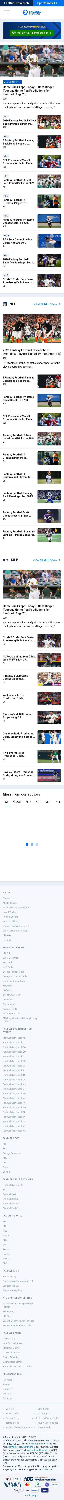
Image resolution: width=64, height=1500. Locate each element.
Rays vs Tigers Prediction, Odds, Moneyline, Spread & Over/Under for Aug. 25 (19, 775)
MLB (48, 802)
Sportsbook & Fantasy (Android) (18, 1281)
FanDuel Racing (10, 1199)
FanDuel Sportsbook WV (14, 1131)
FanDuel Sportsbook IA (14, 1066)
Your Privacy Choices (48, 1423)
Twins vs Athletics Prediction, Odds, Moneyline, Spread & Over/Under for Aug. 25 (16, 757)
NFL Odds (7, 953)
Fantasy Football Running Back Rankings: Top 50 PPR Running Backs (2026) (19, 496)
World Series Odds (12, 1013)
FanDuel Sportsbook (12, 1185)
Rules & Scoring (10, 917)
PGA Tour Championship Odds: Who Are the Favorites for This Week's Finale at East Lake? (18, 244)
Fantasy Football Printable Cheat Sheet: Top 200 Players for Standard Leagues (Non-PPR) (18, 224)
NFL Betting (8, 1311)
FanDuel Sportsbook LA (14, 1079)
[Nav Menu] (7, 13)
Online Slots (9, 1338)
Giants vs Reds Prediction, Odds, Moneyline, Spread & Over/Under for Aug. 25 (19, 736)
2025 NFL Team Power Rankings (18, 1321)
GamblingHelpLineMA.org (20, 1447)
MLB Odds (8, 967)
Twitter (6, 1384)
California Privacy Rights (47, 1418)
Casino (6, 1172)
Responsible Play (11, 921)
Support (6, 898)
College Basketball (12, 1153)
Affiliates (7, 935)
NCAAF (17, 802)
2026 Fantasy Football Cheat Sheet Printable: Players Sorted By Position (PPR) (19, 123)
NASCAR (7, 1254)
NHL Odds (8, 986)
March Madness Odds (14, 981)
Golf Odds (8, 990)
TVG (5, 1189)
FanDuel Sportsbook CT (14, 1056)
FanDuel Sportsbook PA (14, 1112)
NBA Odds (8, 962)
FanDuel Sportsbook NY (14, 1103)
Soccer (6, 1167)
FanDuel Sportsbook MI (14, 1089)
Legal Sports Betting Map (15, 931)
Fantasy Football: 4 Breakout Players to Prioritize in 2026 (14, 203)
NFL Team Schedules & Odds (17, 1325)
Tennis (6, 1249)
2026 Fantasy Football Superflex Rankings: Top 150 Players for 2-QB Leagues (19, 262)
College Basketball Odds (15, 976)
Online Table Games (13, 1362)
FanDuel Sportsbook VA (14, 1121)
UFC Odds (8, 999)
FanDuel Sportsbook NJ (14, 1098)
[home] (32, 13)
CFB (5, 1240)
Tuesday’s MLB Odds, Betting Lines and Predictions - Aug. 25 (15, 679)
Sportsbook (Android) (13, 1290)
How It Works (9, 912)
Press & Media (45, 1427)
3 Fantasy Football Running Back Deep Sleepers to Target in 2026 (18, 143)
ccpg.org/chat (36, 1443)
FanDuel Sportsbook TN (14, 1117)
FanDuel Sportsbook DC (14, 1061)
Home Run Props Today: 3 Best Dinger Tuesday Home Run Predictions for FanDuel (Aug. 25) (28, 90)
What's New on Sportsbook (16, 907)
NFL (58, 802)
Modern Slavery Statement (16, 926)
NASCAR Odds (10, 1009)
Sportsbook (45, 3)
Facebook (7, 1380)
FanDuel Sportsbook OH (14, 1107)
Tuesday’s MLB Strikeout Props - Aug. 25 (17, 716)
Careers (10, 1409)
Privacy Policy (12, 1418)
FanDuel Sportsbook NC (14, 1093)
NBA (28, 802)
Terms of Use (12, 1423)
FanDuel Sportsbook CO (14, 1052)
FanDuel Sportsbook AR (14, 1038)
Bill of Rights (44, 1413)
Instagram (8, 1389)
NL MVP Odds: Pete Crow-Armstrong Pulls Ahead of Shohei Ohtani (18, 282)
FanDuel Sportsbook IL (13, 1070)
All (6, 802)
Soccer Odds (9, 1004)
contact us (47, 1469)
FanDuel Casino (10, 1194)
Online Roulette (10, 1357)
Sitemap (7, 940)
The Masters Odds (12, 995)
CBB (5, 1263)
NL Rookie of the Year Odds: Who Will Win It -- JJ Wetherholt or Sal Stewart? (19, 659)
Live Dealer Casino (12, 1352)
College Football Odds (13, 972)
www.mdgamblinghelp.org (39, 1450)
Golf (5, 1245)
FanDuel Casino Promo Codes (17, 1366)
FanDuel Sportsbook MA (14, 1084)
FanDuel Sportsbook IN (14, 1075)
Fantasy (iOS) (9, 1276)
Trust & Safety (13, 1413)
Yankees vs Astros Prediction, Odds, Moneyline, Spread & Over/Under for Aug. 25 (16, 700)
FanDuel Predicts (11, 1208)
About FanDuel (10, 903)
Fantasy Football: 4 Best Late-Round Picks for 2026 (18, 182)
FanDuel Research (16, 3)
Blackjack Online (11, 1348)
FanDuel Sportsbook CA (14, 1047)
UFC (5, 1162)
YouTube (7, 1393)
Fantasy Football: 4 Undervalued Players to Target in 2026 (17, 477)
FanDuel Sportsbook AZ (14, 1042)
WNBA (6, 1258)
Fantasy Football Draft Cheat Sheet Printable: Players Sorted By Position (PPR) (19, 517)
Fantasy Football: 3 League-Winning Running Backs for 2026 (19, 534)
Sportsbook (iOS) (11, 1286)
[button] (32, 33)
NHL (38, 802)
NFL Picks (7, 1316)
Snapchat (7, 1398)
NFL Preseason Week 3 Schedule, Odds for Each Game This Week (17, 163)
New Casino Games (12, 1343)
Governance (43, 1409)
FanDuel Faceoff (11, 1203)
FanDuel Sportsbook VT (14, 1126)
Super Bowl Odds (11, 958)
